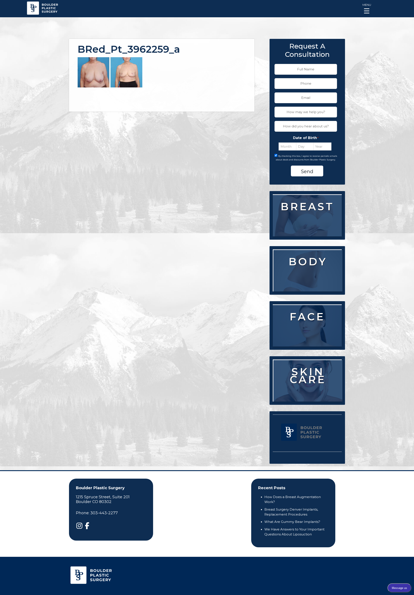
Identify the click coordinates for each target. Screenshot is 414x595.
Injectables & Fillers (308, 331)
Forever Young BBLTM (308, 397)
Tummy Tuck (309, 276)
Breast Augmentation (307, 224)
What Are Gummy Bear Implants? (292, 522)
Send (307, 171)
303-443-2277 (104, 513)
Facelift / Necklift (308, 345)
